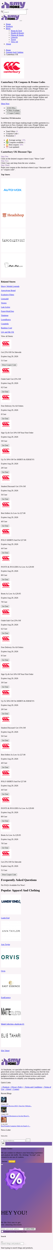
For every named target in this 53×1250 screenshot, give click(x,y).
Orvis (3, 971)
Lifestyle (14, 37)
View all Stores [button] (7, 336)
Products (9, 26)
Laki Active (5, 307)
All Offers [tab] (11, 108)
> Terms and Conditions (32, 1087)
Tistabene (4, 315)
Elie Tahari (5, 1051)
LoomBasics (6, 320)
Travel (13, 40)
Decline (4, 1161)
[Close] (21, 20)
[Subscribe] (28, 1140)
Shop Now (5, 104)
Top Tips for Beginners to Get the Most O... (15, 1116)
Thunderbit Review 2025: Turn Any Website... (16, 1106)
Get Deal (5, 392)
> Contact (15, 1089)
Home (8, 24)
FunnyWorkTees (7, 311)
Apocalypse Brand (8, 290)
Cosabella (5, 324)
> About (8, 1089)
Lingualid (5, 299)
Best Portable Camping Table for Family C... (15, 1126)
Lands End (5, 918)
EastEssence (6, 998)
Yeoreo (4, 303)
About (8, 44)
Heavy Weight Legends (10, 286)
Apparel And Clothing (14, 52)
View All (14, 42)
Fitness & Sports (17, 35)
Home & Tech (16, 31)
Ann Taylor (5, 944)
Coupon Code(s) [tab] (13, 113)
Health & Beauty (17, 33)
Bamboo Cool (6, 328)
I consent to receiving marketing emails (15, 1232)
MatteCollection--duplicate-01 (12, 1024)
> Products (5, 1087)
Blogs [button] (8, 29)
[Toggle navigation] (27, 9)
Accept (12, 1161)
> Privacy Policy (16, 1087)
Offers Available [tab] (13, 111)
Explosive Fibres (7, 295)
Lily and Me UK (7, 332)
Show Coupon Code (9, 365)
